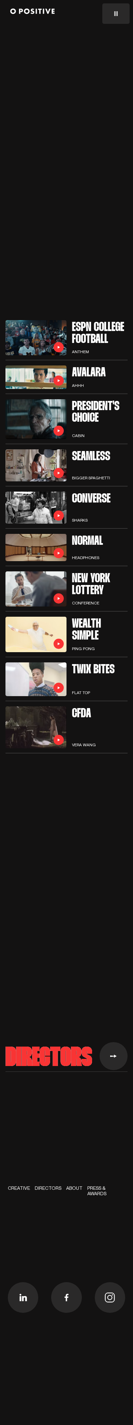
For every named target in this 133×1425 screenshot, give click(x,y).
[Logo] (32, 12)
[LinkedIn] (23, 1297)
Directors (48, 1188)
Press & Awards (96, 1191)
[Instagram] (110, 1297)
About (74, 1188)
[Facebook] (66, 1297)
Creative (19, 1188)
